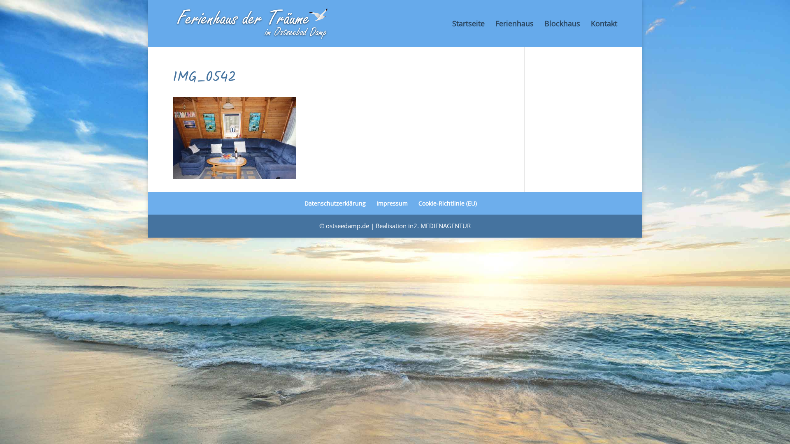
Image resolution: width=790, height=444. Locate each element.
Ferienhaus (514, 24)
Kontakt (604, 24)
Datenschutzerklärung (335, 203)
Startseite (468, 24)
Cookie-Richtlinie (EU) (447, 203)
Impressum (392, 203)
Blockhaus (562, 24)
